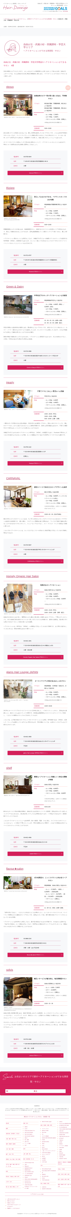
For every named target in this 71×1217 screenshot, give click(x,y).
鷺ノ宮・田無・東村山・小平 (12, 1186)
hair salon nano (45, 1176)
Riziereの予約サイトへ (35, 271)
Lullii (25, 1164)
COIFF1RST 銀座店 (46, 1152)
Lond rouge (44, 1161)
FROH (43, 1178)
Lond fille (44, 1160)
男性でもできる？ (11, 1200)
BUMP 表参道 (62, 1154)
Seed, (43, 1143)
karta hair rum (28, 1181)
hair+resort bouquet (29, 1132)
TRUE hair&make (45, 1179)
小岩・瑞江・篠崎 (10, 1148)
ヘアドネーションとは (36, 1194)
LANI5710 (44, 1186)
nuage (60, 1149)
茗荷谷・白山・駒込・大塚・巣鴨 (13, 1159)
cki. (42, 1134)
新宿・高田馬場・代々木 (28, 1159)
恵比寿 (7, 1123)
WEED (26, 1126)
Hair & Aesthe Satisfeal (29, 1136)
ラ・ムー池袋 (27, 1143)
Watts (60, 1151)
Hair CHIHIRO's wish (29, 1171)
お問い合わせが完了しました (13, 1199)
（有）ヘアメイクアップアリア (48, 1150)
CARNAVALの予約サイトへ (35, 561)
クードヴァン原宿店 (63, 1145)
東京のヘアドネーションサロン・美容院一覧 (37, 1116)
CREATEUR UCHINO (63, 1132)
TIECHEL (61, 1156)
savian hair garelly (28, 1184)
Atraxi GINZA (45, 1148)
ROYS (43, 1156)
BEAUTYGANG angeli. (47, 1121)
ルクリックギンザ (46, 1154)
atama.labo (61, 1147)
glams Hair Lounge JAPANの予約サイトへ (35, 753)
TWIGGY (61, 1140)
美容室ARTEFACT (28, 1168)
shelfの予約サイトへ (35, 853)
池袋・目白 (25, 1123)
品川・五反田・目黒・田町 (63, 1179)
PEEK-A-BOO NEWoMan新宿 (31, 1179)
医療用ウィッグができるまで (13, 1208)
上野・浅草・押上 (27, 1153)
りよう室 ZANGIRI (29, 1173)
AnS (25, 1145)
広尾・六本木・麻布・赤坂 (63, 1174)
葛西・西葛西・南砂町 (10, 1143)
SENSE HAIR (62, 1134)
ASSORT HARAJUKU (46, 1188)
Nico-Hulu (44, 1132)
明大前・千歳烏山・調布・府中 (12, 1176)
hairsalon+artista (45, 1141)
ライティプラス (45, 1128)
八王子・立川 (9, 1181)
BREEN (61, 1143)
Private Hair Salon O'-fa (30, 1130)
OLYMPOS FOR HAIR (64, 1125)
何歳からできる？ (11, 1202)
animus (60, 1121)
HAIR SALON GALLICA (64, 1136)
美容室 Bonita (27, 1169)
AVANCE (44, 1174)
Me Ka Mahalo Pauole (46, 1168)
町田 (7, 1171)
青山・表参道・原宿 (45, 1183)
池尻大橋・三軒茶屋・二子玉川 (12, 1133)
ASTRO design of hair (29, 1162)
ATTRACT (61, 1138)
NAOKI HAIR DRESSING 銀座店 (49, 1137)
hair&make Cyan (28, 1175)
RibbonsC (27, 1166)
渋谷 (42, 1165)
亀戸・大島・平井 (10, 1154)
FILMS (43, 1139)
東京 (35, 1091)
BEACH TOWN (45, 1130)
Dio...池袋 (27, 1139)
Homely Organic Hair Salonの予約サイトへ (35, 657)
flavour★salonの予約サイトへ (35, 955)
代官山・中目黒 (61, 1169)
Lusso (26, 1128)
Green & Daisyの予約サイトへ (35, 367)
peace (43, 1147)
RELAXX (61, 1153)
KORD (60, 1141)
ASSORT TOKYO (63, 1158)
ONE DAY (61, 1130)
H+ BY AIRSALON (63, 1127)
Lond (43, 1145)
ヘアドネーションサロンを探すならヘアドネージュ (35, 1213)
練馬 (7, 1128)
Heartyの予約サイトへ (35, 463)
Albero (26, 1137)
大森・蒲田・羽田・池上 (11, 1138)
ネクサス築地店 (45, 1136)
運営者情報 (65, 11)
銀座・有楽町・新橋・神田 (46, 1125)
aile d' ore (27, 1141)
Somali (26, 1177)
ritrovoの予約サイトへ (35, 173)
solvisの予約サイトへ (35, 1055)
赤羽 (24, 1148)
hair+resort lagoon (28, 1134)
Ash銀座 (44, 1158)
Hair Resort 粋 (28, 1182)
